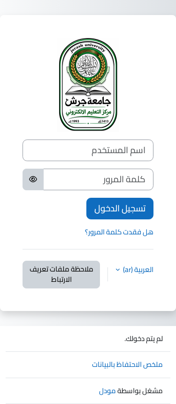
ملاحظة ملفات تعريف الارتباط (61, 274)
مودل (107, 390)
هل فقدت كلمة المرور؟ (119, 232)
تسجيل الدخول (119, 208)
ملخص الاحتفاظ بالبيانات (127, 364)
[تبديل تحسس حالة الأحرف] (33, 179)
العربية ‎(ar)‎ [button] (137, 269)
